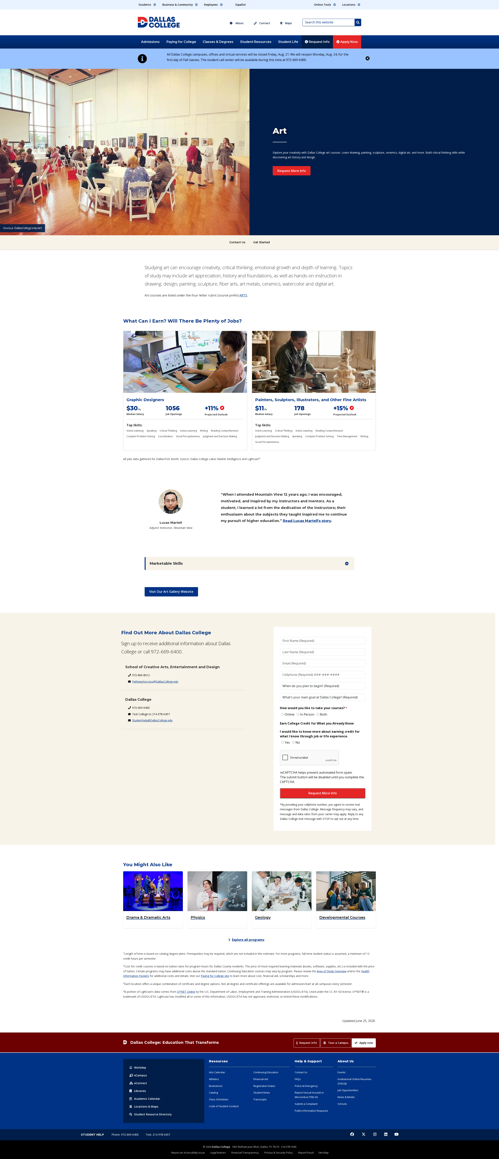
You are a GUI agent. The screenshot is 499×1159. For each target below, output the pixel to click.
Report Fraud (306, 1152)
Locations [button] (349, 4)
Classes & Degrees (218, 42)
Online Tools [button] (323, 4)
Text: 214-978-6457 (158, 1134)
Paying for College (181, 42)
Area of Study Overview (331, 971)
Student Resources (255, 42)
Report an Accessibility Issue (188, 1152)
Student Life (288, 42)
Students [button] (145, 4)
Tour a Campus (338, 1043)
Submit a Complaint (306, 1104)
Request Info (319, 42)
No (298, 742)
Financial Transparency (245, 1152)
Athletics (214, 1079)
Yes (287, 742)
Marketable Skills (166, 563)
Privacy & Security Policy (278, 1152)
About (239, 23)
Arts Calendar (217, 1072)
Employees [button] (211, 4)
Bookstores (216, 1086)
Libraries (140, 1091)
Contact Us (237, 242)
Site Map (323, 1152)
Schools (342, 1104)
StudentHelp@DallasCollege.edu (152, 720)
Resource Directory (153, 1114)
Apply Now (349, 42)
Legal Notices (218, 1152)
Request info (308, 1043)
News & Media (346, 1097)
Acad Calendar (147, 1099)
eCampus (140, 1075)
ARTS (243, 295)
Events (342, 1072)
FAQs (298, 1079)
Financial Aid (260, 1079)
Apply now (366, 1043)
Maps (288, 23)
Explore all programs (248, 940)
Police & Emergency (306, 1086)
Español (240, 4)
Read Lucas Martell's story (307, 521)
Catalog (213, 1092)
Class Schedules (218, 1099)
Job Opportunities (348, 1090)
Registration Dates (264, 1086)
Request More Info (291, 171)
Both (323, 714)
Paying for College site (215, 976)
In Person (307, 714)
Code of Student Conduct (224, 1106)
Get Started (261, 242)
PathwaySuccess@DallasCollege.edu (155, 681)
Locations (146, 1106)
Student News (261, 1092)
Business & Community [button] (178, 4)
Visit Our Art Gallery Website (171, 591)
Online (289, 714)
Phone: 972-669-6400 (125, 1134)
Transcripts (260, 1099)
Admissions (150, 42)
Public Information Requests (311, 1110)
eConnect (140, 1083)
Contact (264, 23)
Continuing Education (265, 1072)
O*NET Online (186, 992)
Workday (140, 1067)
